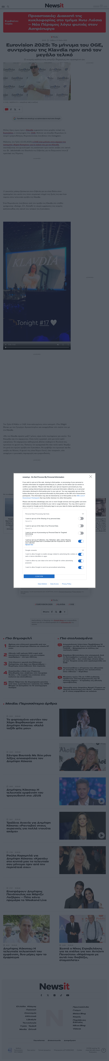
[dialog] (54, 530)
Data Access (54, 584)
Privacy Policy (66, 584)
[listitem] (54, 514)
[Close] (91, 477)
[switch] (81, 518)
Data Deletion (42, 584)
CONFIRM (39, 576)
